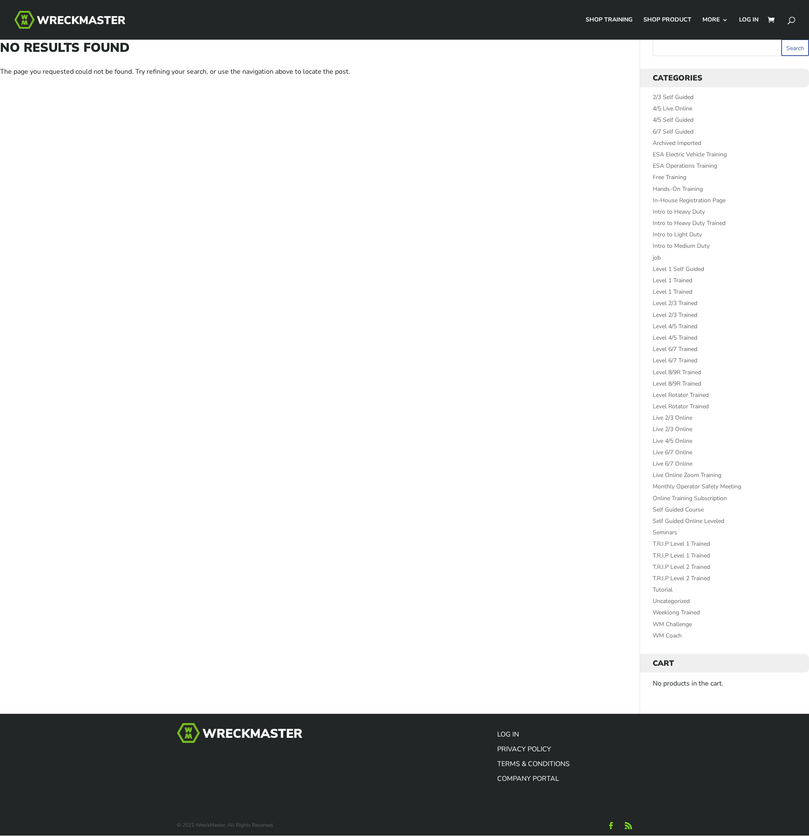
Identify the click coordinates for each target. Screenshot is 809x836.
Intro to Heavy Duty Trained (689, 223)
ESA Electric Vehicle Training (690, 154)
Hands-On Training (678, 189)
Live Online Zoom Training (687, 475)
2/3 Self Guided (673, 97)
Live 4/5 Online (672, 441)
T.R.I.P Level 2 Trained (681, 567)
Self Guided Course (678, 510)
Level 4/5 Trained (675, 326)
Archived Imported (677, 143)
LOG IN (748, 20)
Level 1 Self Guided (678, 269)
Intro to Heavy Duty (679, 212)
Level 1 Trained (672, 280)
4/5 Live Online (672, 108)
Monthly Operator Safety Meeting (697, 486)
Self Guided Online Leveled (688, 521)
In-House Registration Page (689, 200)
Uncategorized (671, 601)
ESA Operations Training (685, 166)
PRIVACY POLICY (524, 749)
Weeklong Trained (676, 612)
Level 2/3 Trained (675, 303)
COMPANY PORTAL (528, 778)
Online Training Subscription (690, 498)
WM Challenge (672, 624)
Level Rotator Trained (681, 395)
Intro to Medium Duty (681, 246)
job (657, 258)
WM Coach (667, 636)
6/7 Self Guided (673, 132)
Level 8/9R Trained (677, 372)
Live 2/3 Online (672, 418)
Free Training (669, 177)
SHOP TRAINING (609, 20)
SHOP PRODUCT (667, 20)
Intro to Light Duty (677, 234)
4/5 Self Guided (673, 120)
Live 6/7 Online (672, 452)
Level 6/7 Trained (675, 349)
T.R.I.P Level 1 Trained (681, 544)
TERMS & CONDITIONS (533, 764)
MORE (711, 20)
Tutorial (662, 590)
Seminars (665, 532)
